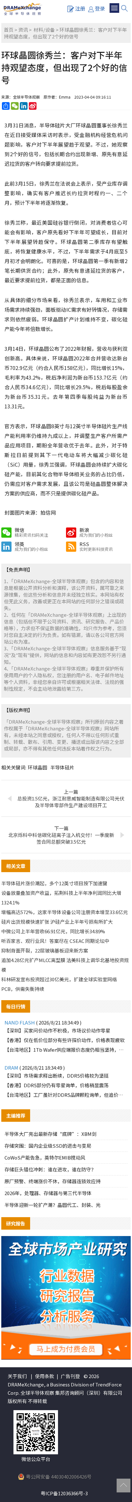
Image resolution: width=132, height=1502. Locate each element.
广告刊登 (70, 1376)
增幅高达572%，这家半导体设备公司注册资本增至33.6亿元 (64, 912)
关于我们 (17, 1376)
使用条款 (44, 1376)
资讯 (23, 29)
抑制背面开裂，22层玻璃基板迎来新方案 (44, 950)
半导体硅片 (62, 767)
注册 (80, 8)
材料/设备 (44, 29)
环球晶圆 (37, 767)
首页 (8, 29)
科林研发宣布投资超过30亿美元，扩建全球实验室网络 (59, 979)
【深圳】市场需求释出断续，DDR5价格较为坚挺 (56, 1075)
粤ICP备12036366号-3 (64, 1493)
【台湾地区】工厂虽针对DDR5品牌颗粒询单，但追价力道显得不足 (66, 1094)
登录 (100, 8)
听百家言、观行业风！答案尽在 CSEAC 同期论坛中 (55, 940)
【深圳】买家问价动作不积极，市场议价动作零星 (57, 1030)
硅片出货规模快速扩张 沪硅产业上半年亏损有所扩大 (57, 921)
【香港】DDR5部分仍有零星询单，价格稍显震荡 (56, 1085)
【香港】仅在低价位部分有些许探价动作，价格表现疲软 (64, 1040)
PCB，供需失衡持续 (22, 988)
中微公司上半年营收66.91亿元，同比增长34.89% (53, 931)
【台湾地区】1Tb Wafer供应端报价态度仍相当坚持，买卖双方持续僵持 (66, 1049)
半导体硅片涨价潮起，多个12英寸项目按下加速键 (54, 883)
